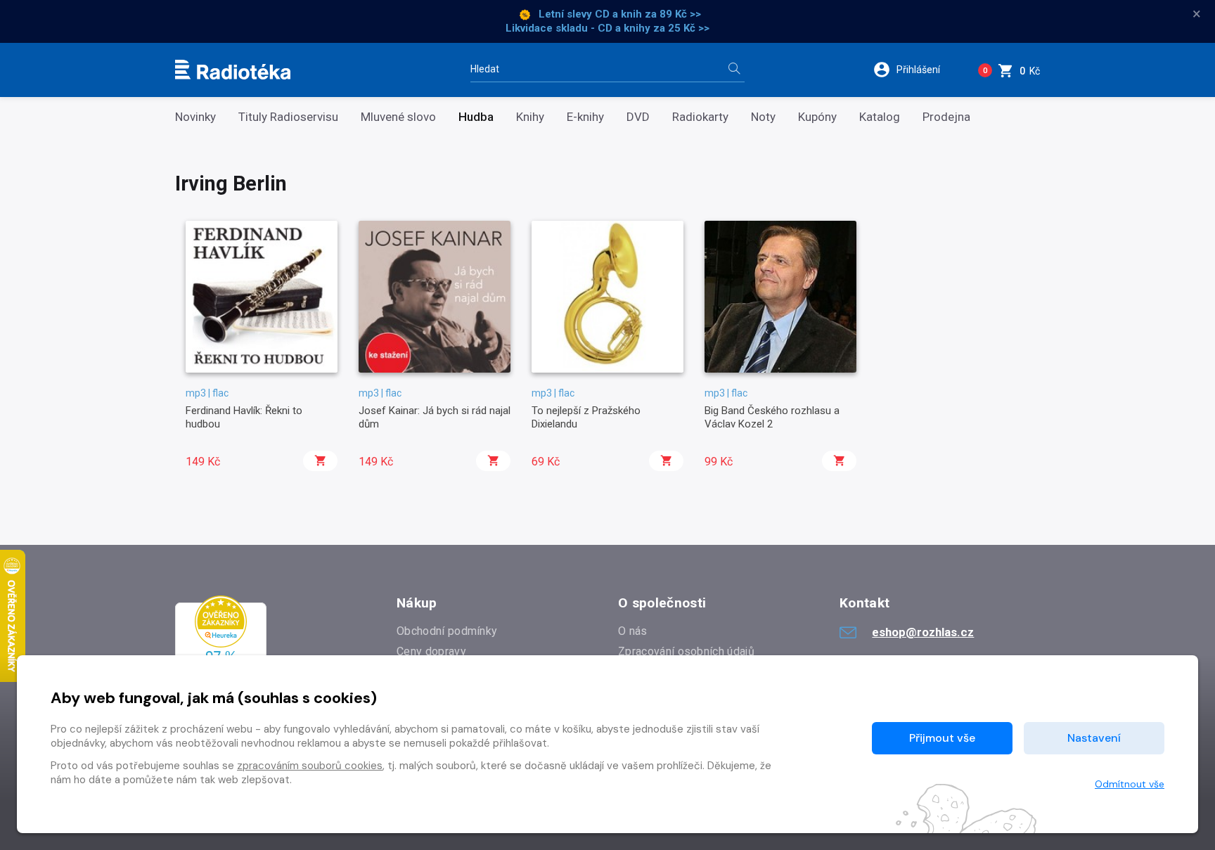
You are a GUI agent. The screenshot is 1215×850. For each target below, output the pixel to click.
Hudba (476, 117)
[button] (916, 69)
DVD (638, 117)
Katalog (879, 117)
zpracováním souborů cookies (309, 766)
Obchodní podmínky (447, 631)
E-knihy (585, 117)
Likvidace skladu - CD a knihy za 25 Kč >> (607, 28)
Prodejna (946, 117)
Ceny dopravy (431, 651)
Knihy (530, 117)
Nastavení (1094, 737)
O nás (633, 631)
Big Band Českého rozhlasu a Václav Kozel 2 (772, 417)
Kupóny (817, 117)
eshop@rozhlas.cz (923, 632)
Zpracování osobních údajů (686, 651)
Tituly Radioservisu (288, 117)
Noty (763, 117)
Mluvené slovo (398, 117)
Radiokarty (700, 117)
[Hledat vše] (734, 70)
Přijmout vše (942, 737)
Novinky (195, 117)
